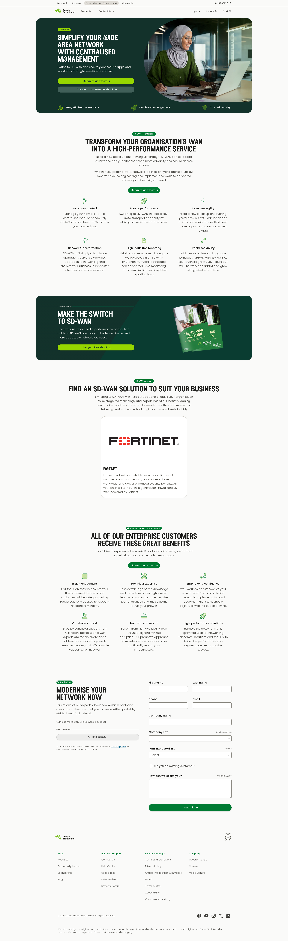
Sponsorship (65, 873)
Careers (193, 866)
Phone (153, 699)
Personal (62, 3)
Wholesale (127, 3)
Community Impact (69, 866)
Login (195, 11)
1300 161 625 (224, 3)
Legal (148, 879)
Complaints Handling (157, 899)
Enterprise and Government (101, 3)
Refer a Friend (109, 879)
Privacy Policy (153, 866)
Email (196, 699)
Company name (160, 715)
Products (86, 11)
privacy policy (118, 746)
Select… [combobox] (155, 755)
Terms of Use (152, 886)
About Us (63, 859)
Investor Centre (198, 859)
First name (156, 682)
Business (76, 3)
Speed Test (108, 873)
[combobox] (190, 738)
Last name (200, 682)
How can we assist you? (165, 776)
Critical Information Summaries (163, 873)
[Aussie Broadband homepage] (64, 11)
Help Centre (108, 866)
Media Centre (197, 873)
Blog (60, 879)
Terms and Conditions (158, 859)
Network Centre (110, 886)
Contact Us (105, 11)
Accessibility (152, 892)
